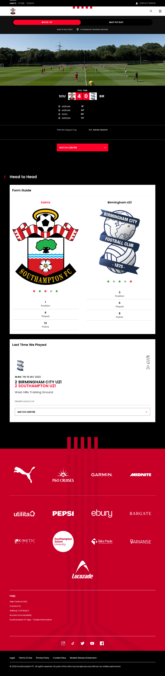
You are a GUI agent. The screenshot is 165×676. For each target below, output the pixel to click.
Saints (13, 3)
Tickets (30, 3)
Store (21, 3)
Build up (47, 22)
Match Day (116, 22)
